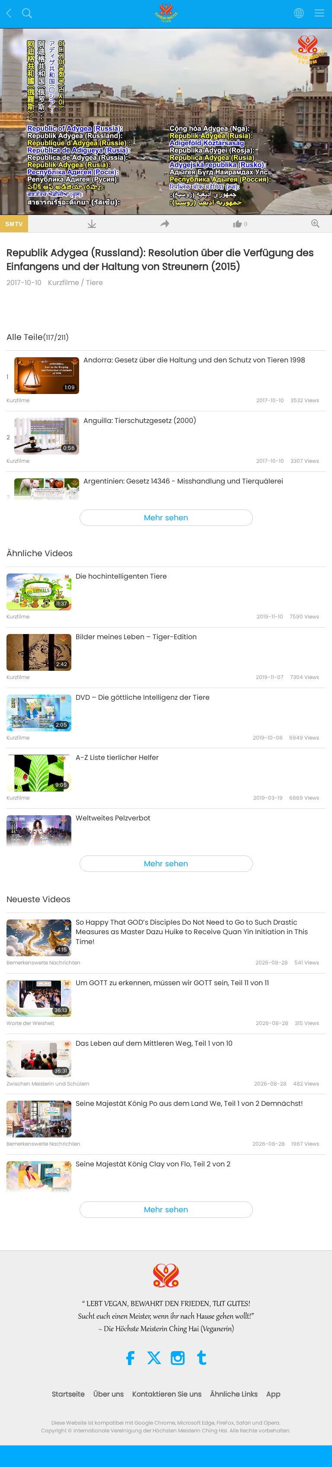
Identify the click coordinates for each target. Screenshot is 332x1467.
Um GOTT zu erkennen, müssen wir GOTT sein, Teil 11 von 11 (172, 983)
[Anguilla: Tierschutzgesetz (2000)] (46, 436)
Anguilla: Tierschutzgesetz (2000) (139, 421)
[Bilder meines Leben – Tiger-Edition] (38, 652)
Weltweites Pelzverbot (113, 818)
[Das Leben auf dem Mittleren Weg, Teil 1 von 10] (38, 1059)
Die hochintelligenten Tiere (121, 576)
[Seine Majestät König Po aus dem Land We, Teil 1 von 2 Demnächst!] (38, 1119)
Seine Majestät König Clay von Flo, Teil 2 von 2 (153, 1164)
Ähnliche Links (234, 1394)
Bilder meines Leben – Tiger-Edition (136, 637)
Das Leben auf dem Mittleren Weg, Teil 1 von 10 (154, 1043)
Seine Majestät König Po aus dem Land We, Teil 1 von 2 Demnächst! (189, 1103)
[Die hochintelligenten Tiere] (38, 591)
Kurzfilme (63, 283)
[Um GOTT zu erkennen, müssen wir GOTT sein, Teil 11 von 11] (38, 998)
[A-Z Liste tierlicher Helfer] (38, 773)
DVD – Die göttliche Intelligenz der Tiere (143, 697)
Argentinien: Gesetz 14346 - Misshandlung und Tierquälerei (183, 481)
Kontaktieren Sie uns (166, 1394)
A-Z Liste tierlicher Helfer (117, 757)
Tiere (94, 283)
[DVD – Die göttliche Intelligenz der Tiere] (38, 713)
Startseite (68, 1394)
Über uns (108, 1394)
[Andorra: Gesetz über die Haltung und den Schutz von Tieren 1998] (46, 375)
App (273, 1394)
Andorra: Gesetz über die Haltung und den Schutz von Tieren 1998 (194, 360)
